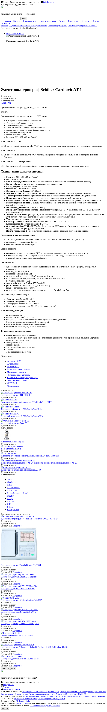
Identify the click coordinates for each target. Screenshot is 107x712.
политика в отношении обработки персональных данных (39, 699)
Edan (9, 485)
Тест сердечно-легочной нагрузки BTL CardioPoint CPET (26, 402)
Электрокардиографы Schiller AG (82, 26)
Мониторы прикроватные (18, 369)
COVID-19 (12, 383)
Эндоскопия (70, 694)
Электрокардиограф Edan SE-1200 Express (20, 623)
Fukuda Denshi (13, 487)
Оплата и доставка (48, 21)
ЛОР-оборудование (85, 692)
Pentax (95, 696)
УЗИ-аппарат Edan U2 (11, 449)
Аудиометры (13, 364)
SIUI (9, 504)
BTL (37, 696)
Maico (81, 696)
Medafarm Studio (23, 701)
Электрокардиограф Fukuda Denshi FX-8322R (21, 565)
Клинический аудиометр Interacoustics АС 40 (21, 470)
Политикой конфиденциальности (45, 706)
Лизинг (62, 21)
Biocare (31, 696)
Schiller (10, 507)
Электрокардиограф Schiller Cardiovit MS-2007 (21, 600)
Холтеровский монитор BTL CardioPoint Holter (22, 409)
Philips (10, 498)
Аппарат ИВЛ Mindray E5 (12, 442)
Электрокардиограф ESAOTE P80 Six (18, 588)
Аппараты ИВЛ (14, 361)
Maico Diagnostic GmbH (17, 493)
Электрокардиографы (57, 26)
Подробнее (17, 526)
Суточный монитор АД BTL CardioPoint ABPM (22, 416)
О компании (73, 21)
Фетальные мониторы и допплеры (22, 377)
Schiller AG (6, 103)
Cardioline (11, 482)
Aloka (9, 479)
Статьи (96, 21)
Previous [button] (5, 668)
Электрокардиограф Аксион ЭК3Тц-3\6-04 (20, 659)
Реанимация (100, 692)
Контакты (86, 21)
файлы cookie (22, 703)
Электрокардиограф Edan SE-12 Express (19, 577)
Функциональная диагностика (33, 26)
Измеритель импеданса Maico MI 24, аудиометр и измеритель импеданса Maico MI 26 (39, 463)
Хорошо (5, 708)
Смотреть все (13, 386)
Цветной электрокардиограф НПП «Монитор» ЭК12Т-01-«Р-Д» (29, 519)
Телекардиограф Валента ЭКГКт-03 (17, 635)
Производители (30, 21)
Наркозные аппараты (16, 372)
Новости (6, 23)
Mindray (10, 496)
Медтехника (14, 26)
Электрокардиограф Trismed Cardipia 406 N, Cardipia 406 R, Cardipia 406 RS (34, 647)
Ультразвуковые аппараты (18, 375)
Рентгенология (7, 694)
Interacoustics (13, 490)
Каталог (16, 21)
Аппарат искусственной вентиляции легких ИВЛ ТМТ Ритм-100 (30, 456)
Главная (7, 21)
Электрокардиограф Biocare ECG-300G (18, 612)
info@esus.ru (48, 2)
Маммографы (13, 366)
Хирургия (60, 694)
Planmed (10, 501)
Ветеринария (53, 692)
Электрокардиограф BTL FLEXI (15, 395)
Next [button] (13, 668)
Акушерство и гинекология (34, 692)
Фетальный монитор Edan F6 (14, 423)
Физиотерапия (21, 694)
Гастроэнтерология (68, 692)
